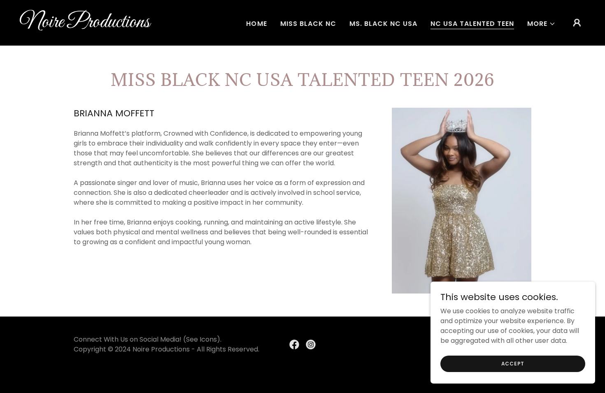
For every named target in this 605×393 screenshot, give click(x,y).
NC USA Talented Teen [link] (472, 23)
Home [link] (256, 23)
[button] (541, 24)
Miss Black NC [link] (308, 23)
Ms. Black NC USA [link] (383, 23)
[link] (99, 25)
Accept (513, 363)
